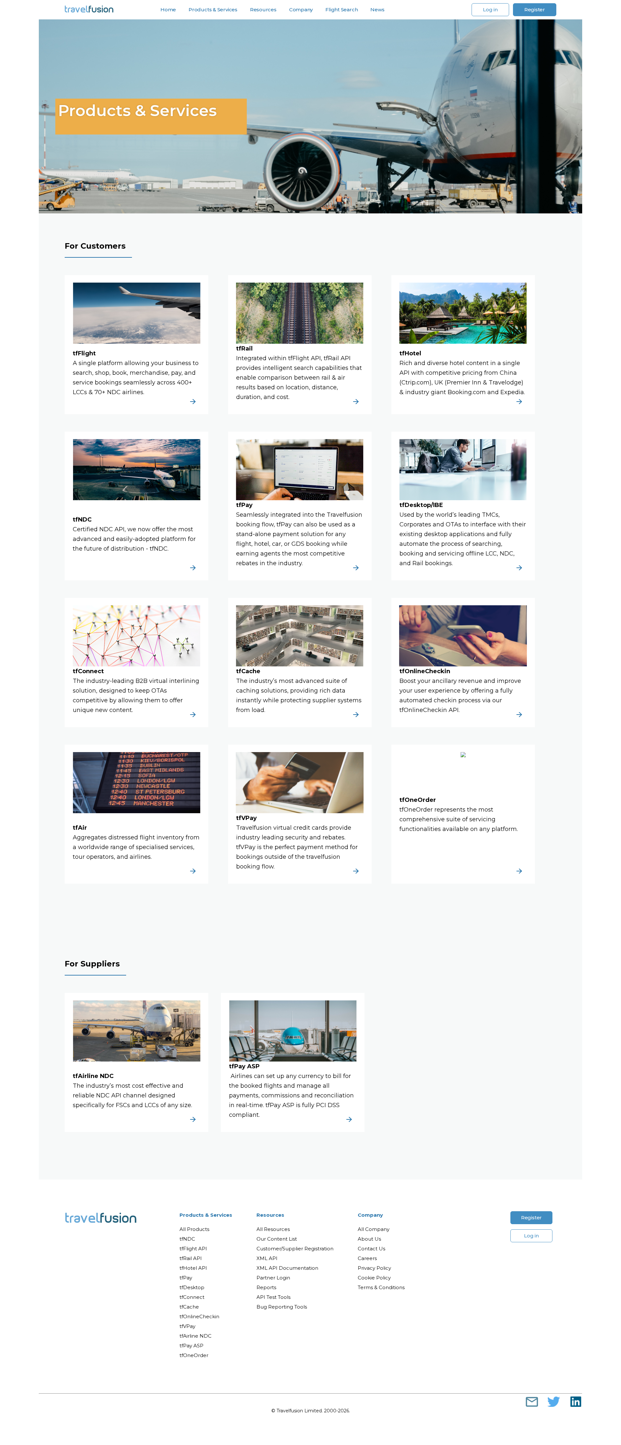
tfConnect (192, 1297)
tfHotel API (193, 1268)
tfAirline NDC (196, 1336)
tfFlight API (193, 1249)
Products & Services (206, 1215)
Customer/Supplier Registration (294, 1249)
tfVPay (187, 1326)
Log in (490, 9)
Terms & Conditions (381, 1287)
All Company (373, 1229)
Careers (367, 1258)
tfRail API (191, 1258)
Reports (266, 1287)
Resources (270, 1215)
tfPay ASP (191, 1346)
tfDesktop (192, 1287)
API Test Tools (273, 1297)
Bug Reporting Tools (281, 1307)
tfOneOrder (194, 1355)
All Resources (273, 1229)
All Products (194, 1229)
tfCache (189, 1307)
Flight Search (341, 10)
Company (370, 1215)
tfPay (186, 1278)
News (377, 10)
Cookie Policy (374, 1278)
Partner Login (273, 1278)
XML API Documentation (287, 1268)
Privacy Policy (374, 1268)
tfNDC (187, 1239)
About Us (369, 1239)
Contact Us (371, 1249)
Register (534, 9)
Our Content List (276, 1239)
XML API (267, 1258)
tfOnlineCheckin (199, 1316)
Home (168, 10)
